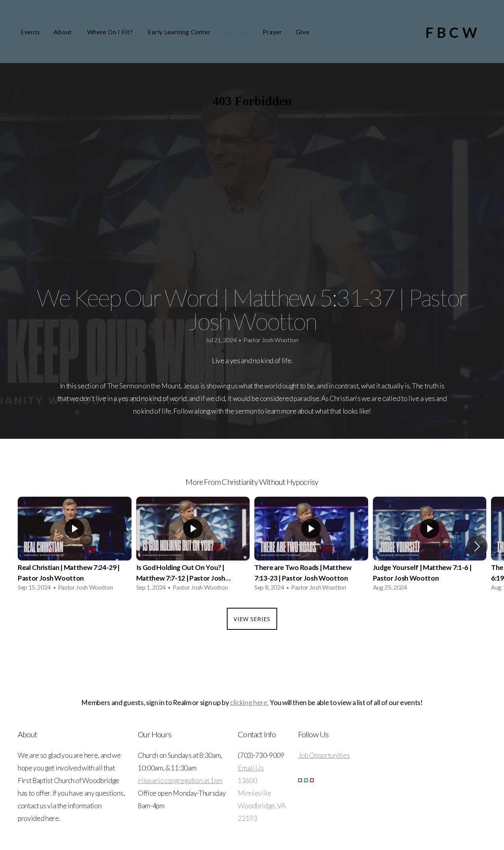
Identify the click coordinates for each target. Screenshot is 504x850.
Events (30, 31)
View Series (251, 619)
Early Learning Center (179, 31)
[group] (75, 546)
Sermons (236, 31)
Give (302, 31)
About (64, 31)
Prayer (272, 31)
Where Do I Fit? (110, 31)
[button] (477, 546)
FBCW (452, 32)
